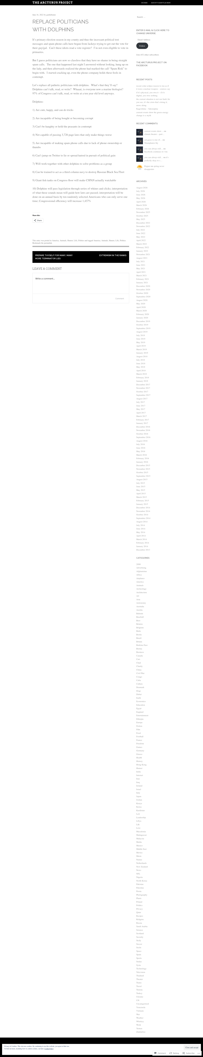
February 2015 (142, 500)
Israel (138, 789)
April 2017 (141, 412)
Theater (139, 979)
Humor (70, 240)
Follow (142, 45)
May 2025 (140, 219)
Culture (139, 683)
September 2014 (143, 518)
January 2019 (142, 352)
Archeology (141, 588)
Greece (139, 754)
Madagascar (141, 834)
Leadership (141, 817)
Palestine (140, 887)
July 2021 (140, 261)
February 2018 (142, 377)
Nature (139, 859)
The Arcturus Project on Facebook (151, 64)
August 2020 (141, 300)
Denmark (140, 687)
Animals (63, 240)
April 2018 (141, 370)
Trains (139, 982)
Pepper (147, 166)
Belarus (139, 623)
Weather (139, 1017)
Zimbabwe (140, 1031)
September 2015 (143, 476)
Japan (138, 796)
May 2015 (140, 490)
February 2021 (142, 279)
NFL (138, 873)
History (139, 761)
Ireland (139, 785)
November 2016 (143, 430)
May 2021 (140, 268)
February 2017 (142, 419)
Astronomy (141, 602)
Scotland (140, 933)
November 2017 (143, 388)
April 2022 (141, 240)
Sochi (138, 947)
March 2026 (141, 205)
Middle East (141, 849)
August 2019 (141, 331)
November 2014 (143, 511)
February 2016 (142, 458)
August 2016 (141, 440)
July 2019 (140, 335)
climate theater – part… (154, 134)
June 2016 (140, 447)
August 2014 (141, 521)
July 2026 (140, 191)
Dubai (139, 694)
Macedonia (141, 831)
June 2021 (140, 265)
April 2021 (141, 272)
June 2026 (140, 194)
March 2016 (141, 454)
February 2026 (142, 208)
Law (138, 813)
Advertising (141, 567)
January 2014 (142, 546)
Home (144, 3)
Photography (141, 894)
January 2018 (142, 380)
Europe (139, 722)
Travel (139, 986)
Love (138, 827)
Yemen (139, 1028)
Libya (138, 820)
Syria (138, 965)
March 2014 (141, 539)
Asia (138, 599)
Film (138, 729)
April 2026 (141, 201)
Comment (119, 298)
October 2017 (142, 391)
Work (138, 1024)
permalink (48, 243)
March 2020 (141, 310)
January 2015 (142, 504)
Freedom (140, 743)
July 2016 (140, 444)
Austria (139, 609)
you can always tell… (153, 148)
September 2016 (143, 437)
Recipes (139, 915)
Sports (139, 958)
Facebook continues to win (156, 151)
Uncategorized (142, 1003)
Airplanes (140, 578)
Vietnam (140, 1010)
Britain (139, 641)
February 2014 (142, 542)
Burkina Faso (142, 645)
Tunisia (139, 989)
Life (75, 240)
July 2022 (140, 229)
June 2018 (140, 363)
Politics (81, 240)
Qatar (138, 912)
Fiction (139, 726)
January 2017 (142, 423)
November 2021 (143, 254)
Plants (138, 898)
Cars (138, 659)
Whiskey (140, 1021)
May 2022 (140, 236)
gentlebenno (51, 14)
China (138, 669)
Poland (139, 901)
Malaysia (140, 838)
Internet (139, 775)
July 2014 (140, 525)
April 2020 (141, 307)
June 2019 (140, 338)
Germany (140, 750)
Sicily (138, 940)
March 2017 (141, 416)
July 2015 (140, 483)
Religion (140, 919)
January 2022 (142, 250)
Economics (141, 701)
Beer (138, 620)
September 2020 (143, 296)
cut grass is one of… (153, 139)
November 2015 (143, 468)
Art (137, 595)
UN (137, 1000)
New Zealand (142, 866)
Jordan (139, 799)
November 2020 (143, 289)
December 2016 (143, 426)
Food (138, 733)
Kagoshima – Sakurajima (147, 108)
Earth (138, 697)
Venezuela (140, 1007)
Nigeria (139, 877)
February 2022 (142, 247)
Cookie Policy (49, 1048)
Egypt (138, 708)
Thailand (140, 975)
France (139, 740)
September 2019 (143, 328)
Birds (138, 631)
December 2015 (143, 465)
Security (139, 937)
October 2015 (142, 472)
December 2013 (143, 549)
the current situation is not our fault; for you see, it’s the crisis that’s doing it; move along (153, 102)
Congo (139, 676)
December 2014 (143, 507)
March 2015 (141, 497)
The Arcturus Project (52, 2)
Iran (138, 778)
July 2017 (140, 402)
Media (139, 841)
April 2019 (141, 345)
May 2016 (140, 451)
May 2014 (140, 532)
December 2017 (143, 384)
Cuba (138, 680)
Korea (139, 806)
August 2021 (141, 257)
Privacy (139, 908)
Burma (139, 648)
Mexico (139, 845)
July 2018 (140, 359)
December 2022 (143, 222)
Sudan (139, 961)
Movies (139, 852)
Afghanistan (141, 571)
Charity (139, 666)
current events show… (153, 131)
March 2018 (141, 373)
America (55, 240)
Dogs (138, 690)
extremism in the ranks (112, 255)
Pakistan (139, 884)
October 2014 (142, 514)
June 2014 (140, 528)
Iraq (138, 782)
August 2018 (141, 356)
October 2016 (142, 433)
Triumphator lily (151, 142)
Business (140, 652)
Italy (138, 792)
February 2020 (142, 314)
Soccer (139, 944)
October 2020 (142, 293)
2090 (138, 564)
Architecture (141, 592)
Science (139, 929)
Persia (138, 891)
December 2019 (143, 321)
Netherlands (141, 863)
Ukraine (139, 996)
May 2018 (140, 366)
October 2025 (142, 215)
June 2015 (140, 486)
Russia (139, 922)
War (138, 1014)
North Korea (141, 880)
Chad (138, 662)
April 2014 (141, 535)
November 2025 (143, 212)
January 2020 (142, 317)
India (138, 771)
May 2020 (140, 303)
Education (140, 704)
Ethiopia (139, 718)
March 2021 (141, 275)
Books (139, 634)
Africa (139, 574)
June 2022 (140, 233)
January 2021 (142, 282)
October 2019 (142, 324)
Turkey (139, 993)
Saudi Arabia (141, 926)
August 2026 (141, 187)
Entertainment (142, 715)
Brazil (138, 638)
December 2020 (143, 286)
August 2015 (141, 479)
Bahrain (139, 613)
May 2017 (140, 409)
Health (139, 757)
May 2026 (140, 198)
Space (138, 951)
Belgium (140, 627)
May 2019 (140, 342)
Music (139, 856)
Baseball (140, 616)
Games (139, 747)
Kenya (139, 803)
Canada (139, 655)
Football (139, 736)
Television (140, 972)
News (138, 870)
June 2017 (140, 405)
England (139, 711)
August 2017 (141, 398)
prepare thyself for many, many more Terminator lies (53, 257)
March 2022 (141, 243)
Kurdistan (140, 810)
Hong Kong (141, 764)
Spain (138, 954)
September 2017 (143, 395)
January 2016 (142, 461)
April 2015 (141, 493)
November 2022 (143, 226)
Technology (141, 968)
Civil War (140, 673)
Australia (140, 606)
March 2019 (141, 349)
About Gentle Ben (161, 3)
